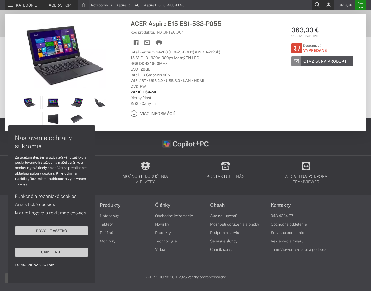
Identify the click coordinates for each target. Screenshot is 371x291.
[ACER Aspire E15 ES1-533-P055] (65, 55)
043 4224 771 (283, 216)
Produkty (110, 205)
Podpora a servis (224, 232)
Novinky (162, 224)
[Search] (317, 5)
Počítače (107, 232)
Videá (160, 249)
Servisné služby (223, 241)
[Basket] (360, 5)
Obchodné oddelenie (289, 224)
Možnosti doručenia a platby (234, 224)
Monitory (107, 241)
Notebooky (100, 5)
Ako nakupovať (223, 216)
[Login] (328, 5)
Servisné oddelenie (287, 232)
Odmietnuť (51, 252)
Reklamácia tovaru (287, 241)
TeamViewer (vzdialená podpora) (299, 249)
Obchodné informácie (174, 216)
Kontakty (281, 205)
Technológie (166, 241)
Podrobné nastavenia (34, 265)
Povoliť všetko (51, 231)
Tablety (106, 224)
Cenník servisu (222, 249)
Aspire (121, 5)
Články (163, 205)
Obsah (217, 205)
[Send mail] (147, 42)
